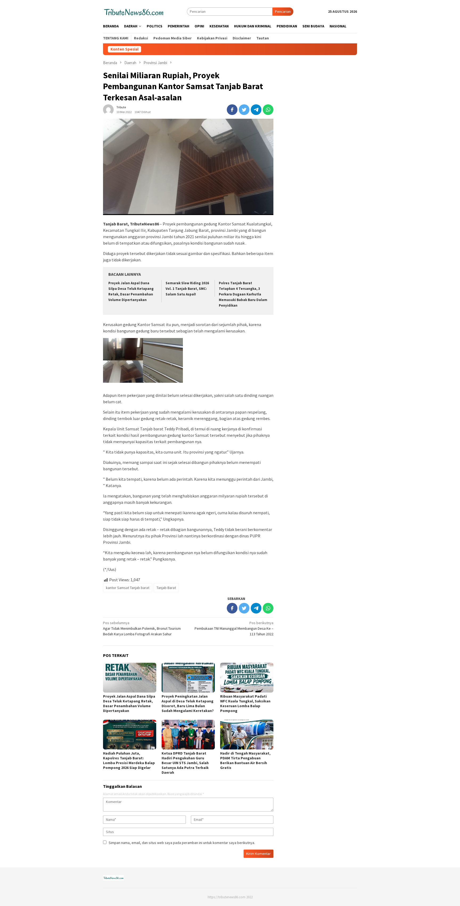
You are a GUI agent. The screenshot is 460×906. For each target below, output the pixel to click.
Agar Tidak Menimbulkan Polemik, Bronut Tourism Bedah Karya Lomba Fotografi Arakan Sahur (142, 628)
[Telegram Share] (256, 109)
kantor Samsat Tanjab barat (127, 587)
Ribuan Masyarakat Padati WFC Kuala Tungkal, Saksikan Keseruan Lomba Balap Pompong (245, 703)
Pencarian (283, 11)
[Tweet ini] (244, 109)
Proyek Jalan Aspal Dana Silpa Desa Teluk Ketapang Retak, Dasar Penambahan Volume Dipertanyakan (129, 703)
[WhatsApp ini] (268, 109)
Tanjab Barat (166, 587)
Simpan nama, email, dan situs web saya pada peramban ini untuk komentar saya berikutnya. (182, 842)
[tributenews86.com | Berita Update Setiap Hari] (134, 11)
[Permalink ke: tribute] (108, 109)
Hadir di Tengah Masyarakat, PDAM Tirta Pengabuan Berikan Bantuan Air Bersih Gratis (245, 760)
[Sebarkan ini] (232, 109)
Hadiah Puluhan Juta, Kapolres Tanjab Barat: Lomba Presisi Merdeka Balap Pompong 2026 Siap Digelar (129, 760)
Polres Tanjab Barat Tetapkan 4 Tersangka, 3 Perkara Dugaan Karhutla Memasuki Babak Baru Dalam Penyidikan (243, 294)
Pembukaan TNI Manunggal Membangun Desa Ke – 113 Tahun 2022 (234, 628)
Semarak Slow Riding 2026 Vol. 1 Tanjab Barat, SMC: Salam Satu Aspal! (187, 288)
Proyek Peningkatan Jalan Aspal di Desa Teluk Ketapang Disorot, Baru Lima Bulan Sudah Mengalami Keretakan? (188, 703)
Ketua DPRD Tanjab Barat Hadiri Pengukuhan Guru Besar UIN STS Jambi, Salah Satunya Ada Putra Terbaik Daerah (185, 763)
